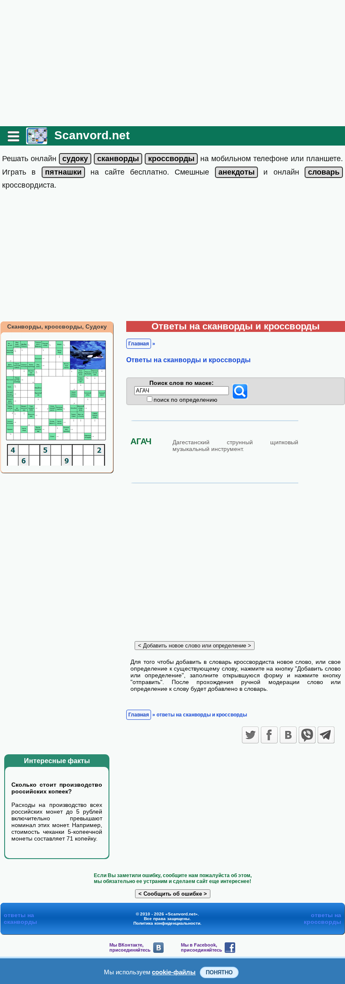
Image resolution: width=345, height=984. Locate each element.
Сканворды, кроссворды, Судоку (57, 326)
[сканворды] (118, 158)
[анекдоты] (236, 172)
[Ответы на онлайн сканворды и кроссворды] (36, 141)
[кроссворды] (171, 158)
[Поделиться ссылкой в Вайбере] (307, 735)
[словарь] (324, 172)
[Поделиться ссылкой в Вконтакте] (288, 735)
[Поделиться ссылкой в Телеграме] (326, 735)
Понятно (219, 972)
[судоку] (75, 158)
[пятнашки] (63, 172)
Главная (138, 344)
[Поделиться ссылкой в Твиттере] (250, 735)
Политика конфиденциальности (166, 923)
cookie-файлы (174, 972)
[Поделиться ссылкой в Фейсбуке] (269, 735)
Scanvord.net (92, 135)
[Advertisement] (172, 63)
